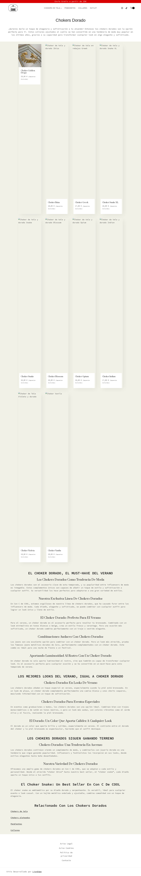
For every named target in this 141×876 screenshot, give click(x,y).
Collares (82, 8)
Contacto (66, 860)
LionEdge (37, 871)
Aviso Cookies (66, 848)
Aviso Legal (66, 843)
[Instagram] (122, 8)
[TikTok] (126, 8)
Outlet (93, 8)
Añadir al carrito (30, 83)
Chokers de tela (19, 811)
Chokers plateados (20, 817)
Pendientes (70, 8)
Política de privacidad (66, 854)
